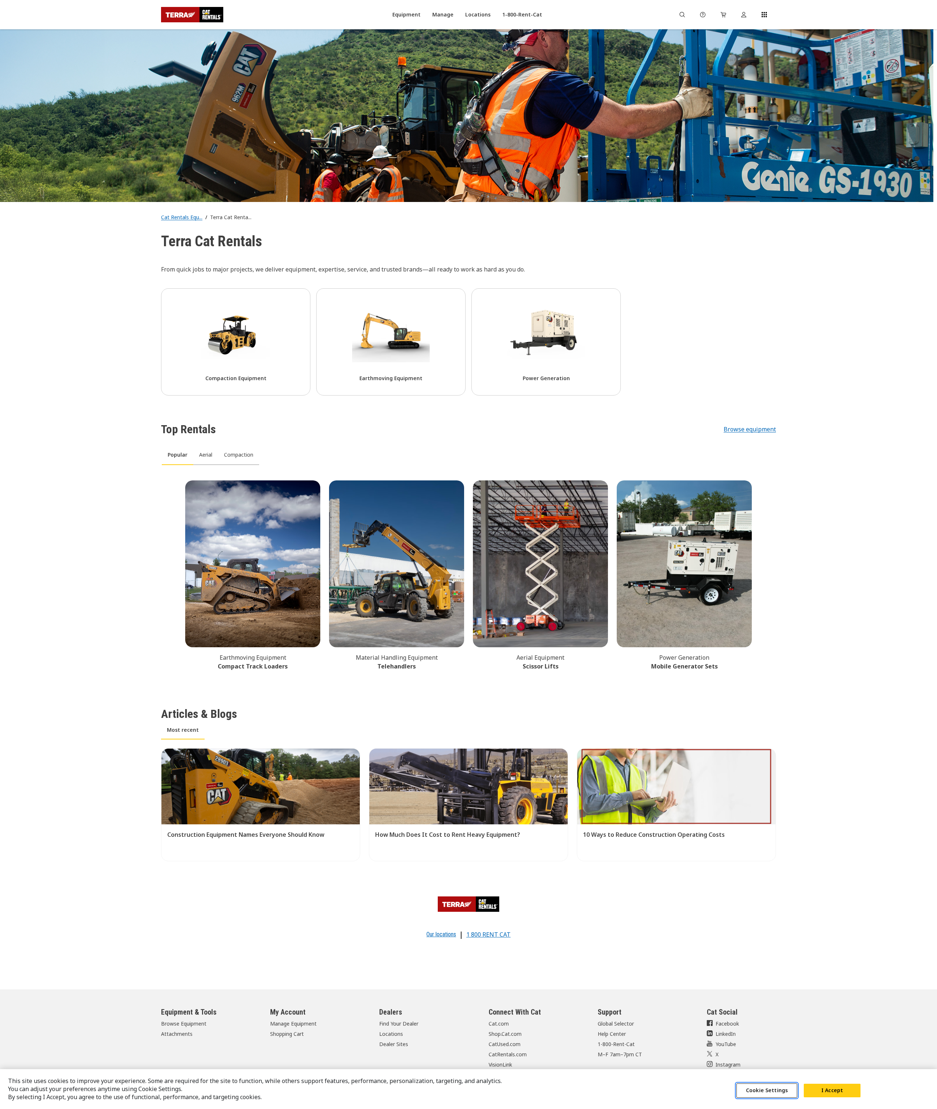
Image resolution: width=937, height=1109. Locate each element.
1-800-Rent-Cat (616, 1044)
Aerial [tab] (205, 454)
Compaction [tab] (238, 454)
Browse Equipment (183, 1023)
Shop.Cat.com (505, 1033)
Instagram (728, 1064)
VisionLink (500, 1064)
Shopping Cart (287, 1033)
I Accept (832, 1090)
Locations (391, 1033)
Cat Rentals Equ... (181, 217)
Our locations (441, 934)
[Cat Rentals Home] (192, 14)
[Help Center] (703, 14)
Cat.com (499, 1023)
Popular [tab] (177, 454)
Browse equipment (750, 429)
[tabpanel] (468, 574)
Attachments (177, 1033)
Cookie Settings (767, 1090)
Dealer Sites (393, 1044)
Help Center (612, 1033)
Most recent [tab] (183, 729)
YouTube (726, 1044)
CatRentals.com (508, 1054)
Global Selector (616, 1023)
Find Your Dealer (398, 1023)
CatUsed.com (504, 1044)
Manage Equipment (293, 1023)
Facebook (727, 1023)
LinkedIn (726, 1033)
